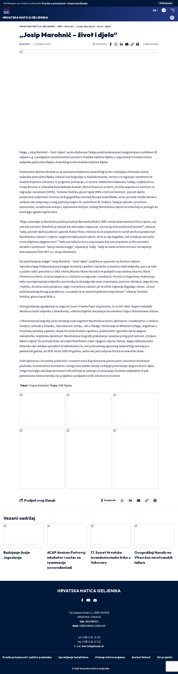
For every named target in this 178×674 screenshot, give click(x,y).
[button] (166, 3)
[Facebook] (82, 600)
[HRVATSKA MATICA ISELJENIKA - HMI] (6, 10)
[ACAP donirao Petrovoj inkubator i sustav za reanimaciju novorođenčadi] (67, 536)
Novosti (24, 44)
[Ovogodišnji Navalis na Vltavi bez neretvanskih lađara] (154, 536)
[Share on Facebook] (110, 44)
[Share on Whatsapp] (116, 44)
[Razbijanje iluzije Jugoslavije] (23, 536)
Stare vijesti (29, 544)
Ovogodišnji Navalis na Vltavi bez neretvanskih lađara (153, 557)
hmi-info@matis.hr (93, 646)
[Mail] (95, 600)
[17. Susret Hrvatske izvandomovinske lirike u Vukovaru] (111, 536)
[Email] (126, 44)
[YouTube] (88, 600)
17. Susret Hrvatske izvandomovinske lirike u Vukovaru (111, 557)
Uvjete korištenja (77, 3)
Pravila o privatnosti (54, 3)
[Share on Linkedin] (121, 44)
